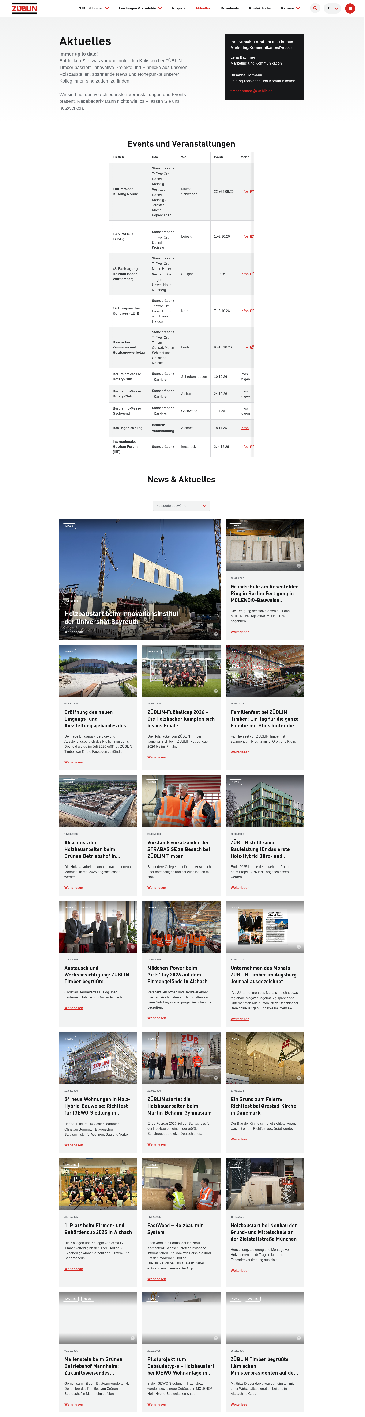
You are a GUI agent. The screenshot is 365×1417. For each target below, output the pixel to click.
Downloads (230, 8)
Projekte (178, 8)
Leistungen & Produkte (137, 8)
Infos (245, 191)
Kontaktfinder (260, 8)
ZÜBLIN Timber (90, 8)
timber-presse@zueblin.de (251, 91)
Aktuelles (203, 8)
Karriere (287, 8)
